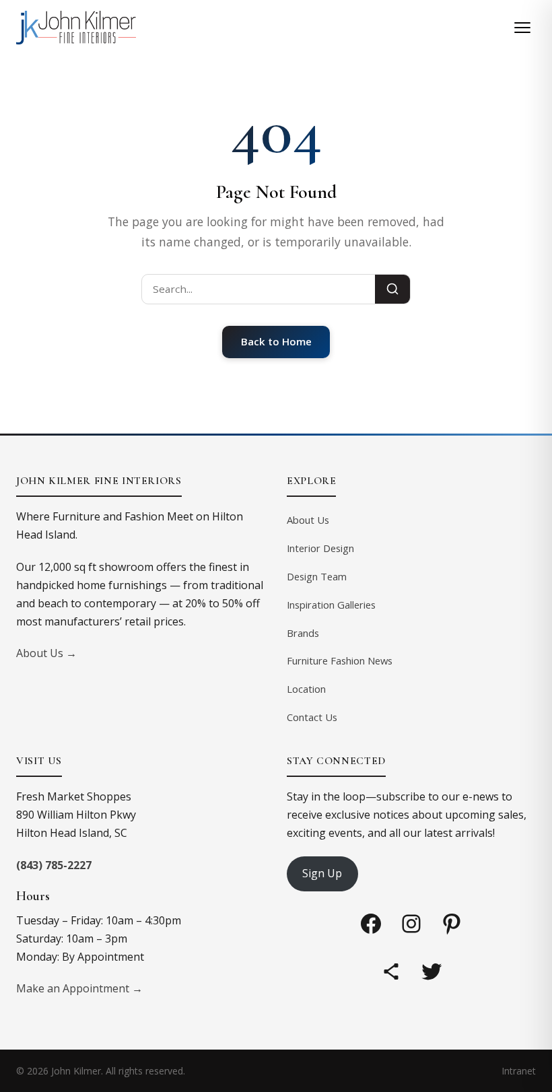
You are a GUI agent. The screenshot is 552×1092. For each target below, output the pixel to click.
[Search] (392, 289)
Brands (303, 633)
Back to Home (276, 341)
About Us (308, 519)
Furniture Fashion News (339, 660)
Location (306, 688)
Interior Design (320, 548)
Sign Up (322, 873)
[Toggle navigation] (522, 27)
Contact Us (312, 717)
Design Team (317, 576)
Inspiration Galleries (331, 604)
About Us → (46, 653)
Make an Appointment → (79, 988)
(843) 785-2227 (54, 865)
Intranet (519, 1070)
